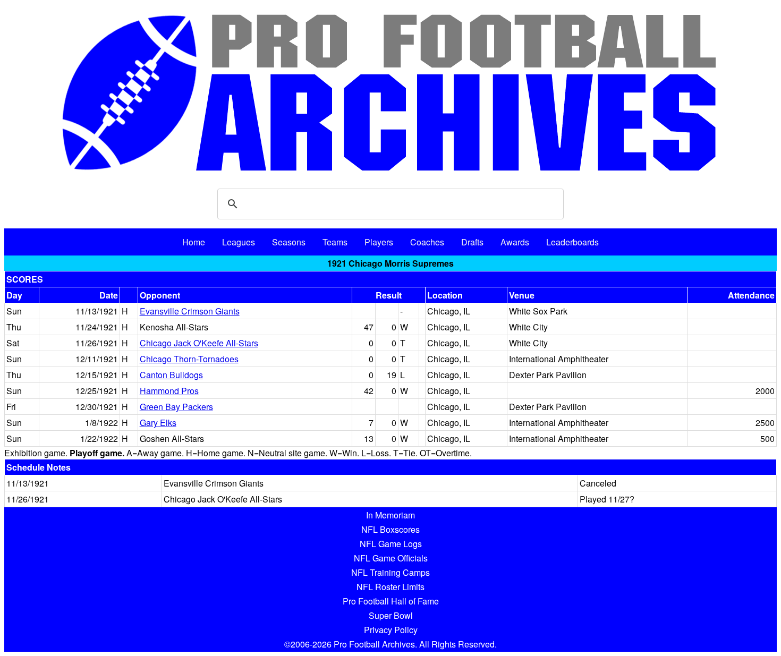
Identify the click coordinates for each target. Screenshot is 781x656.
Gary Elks (158, 422)
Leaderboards (572, 242)
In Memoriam (390, 515)
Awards (514, 242)
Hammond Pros (169, 391)
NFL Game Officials (391, 558)
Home (193, 242)
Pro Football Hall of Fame (391, 601)
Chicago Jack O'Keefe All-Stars (199, 343)
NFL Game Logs (391, 544)
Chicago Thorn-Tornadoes (189, 359)
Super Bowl (391, 615)
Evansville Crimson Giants (190, 311)
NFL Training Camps (390, 572)
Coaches (427, 242)
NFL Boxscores (390, 529)
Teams (334, 242)
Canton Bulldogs (171, 375)
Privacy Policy (391, 630)
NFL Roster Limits (390, 587)
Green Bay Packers (176, 407)
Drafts (472, 242)
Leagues (238, 242)
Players (378, 242)
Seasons (288, 242)
